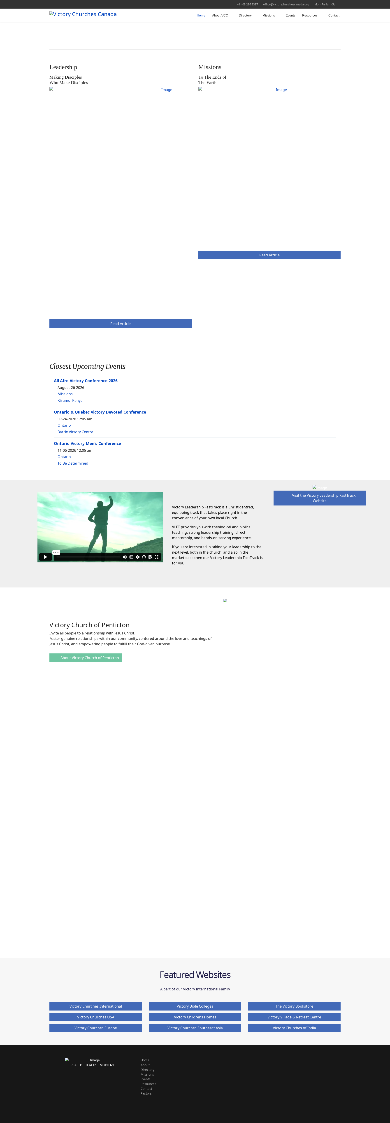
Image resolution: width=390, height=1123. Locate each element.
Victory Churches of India (294, 1027)
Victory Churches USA (95, 1017)
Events (290, 15)
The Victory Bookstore (294, 1006)
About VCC (220, 15)
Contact (333, 15)
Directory (245, 15)
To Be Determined (73, 463)
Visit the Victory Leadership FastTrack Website (323, 498)
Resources (310, 15)
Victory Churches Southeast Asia (195, 1027)
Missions (268, 15)
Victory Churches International (96, 1006)
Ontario (64, 425)
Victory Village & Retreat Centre (294, 1017)
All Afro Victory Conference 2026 (86, 380)
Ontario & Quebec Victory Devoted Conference (100, 412)
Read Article (120, 323)
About (145, 1065)
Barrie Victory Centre (75, 431)
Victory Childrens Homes (195, 1017)
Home (201, 15)
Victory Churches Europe (95, 1027)
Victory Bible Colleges (195, 1006)
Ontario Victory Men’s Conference (87, 443)
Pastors (146, 1093)
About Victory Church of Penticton (89, 657)
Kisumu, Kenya (70, 400)
